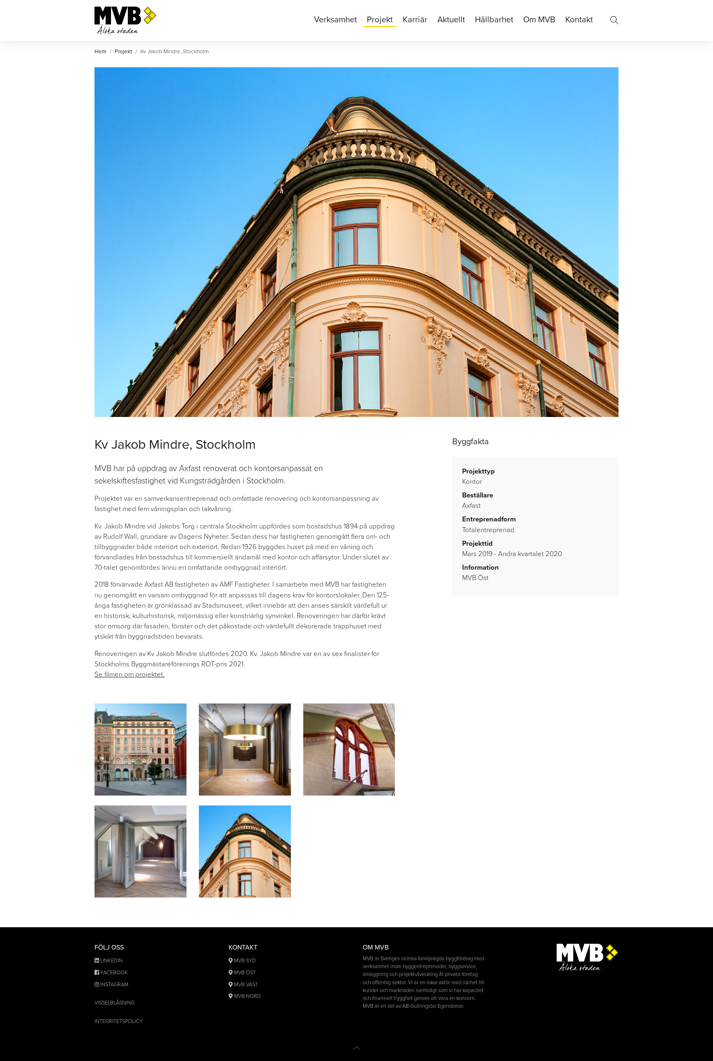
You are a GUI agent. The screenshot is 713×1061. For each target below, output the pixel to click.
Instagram (114, 984)
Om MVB (539, 20)
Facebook (114, 972)
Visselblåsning (114, 1002)
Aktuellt (451, 20)
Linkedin (111, 960)
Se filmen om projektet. (129, 674)
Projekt (380, 20)
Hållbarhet (494, 20)
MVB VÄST (246, 984)
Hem (100, 51)
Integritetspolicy (118, 1021)
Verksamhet (335, 20)
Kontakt (579, 20)
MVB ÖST (245, 972)
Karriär (415, 20)
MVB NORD (247, 996)
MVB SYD (245, 960)
